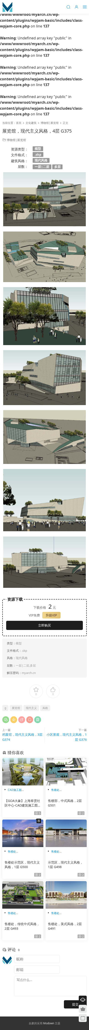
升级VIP (51, 615)
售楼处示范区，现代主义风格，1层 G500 (22, 864)
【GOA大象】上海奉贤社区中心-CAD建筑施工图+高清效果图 (22, 803)
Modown (48, 1023)
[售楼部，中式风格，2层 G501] (66, 771)
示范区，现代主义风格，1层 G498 (65, 864)
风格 (45, 708)
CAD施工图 (15, 790)
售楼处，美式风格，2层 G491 (65, 926)
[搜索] (68, 6)
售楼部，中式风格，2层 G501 (65, 802)
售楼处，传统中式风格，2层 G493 (22, 926)
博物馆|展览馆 (16, 140)
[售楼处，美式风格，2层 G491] (66, 895)
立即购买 (44, 625)
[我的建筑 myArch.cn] (7, 7)
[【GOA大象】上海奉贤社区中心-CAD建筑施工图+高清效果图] (22, 771)
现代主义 (31, 708)
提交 (75, 1004)
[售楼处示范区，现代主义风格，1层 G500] (22, 833)
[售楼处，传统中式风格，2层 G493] (22, 895)
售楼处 (55, 790)
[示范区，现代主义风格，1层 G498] (66, 833)
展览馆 (16, 708)
